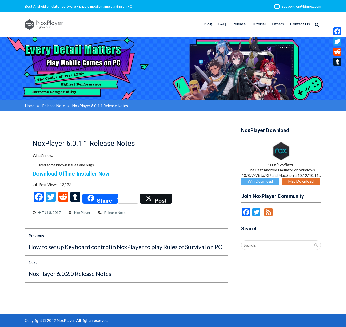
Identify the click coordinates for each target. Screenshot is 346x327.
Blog (208, 23)
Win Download (260, 181)
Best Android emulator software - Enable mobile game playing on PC (78, 6)
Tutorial (259, 23)
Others (278, 23)
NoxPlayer (82, 212)
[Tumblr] (337, 62)
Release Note (115, 212)
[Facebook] (337, 31)
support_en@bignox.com (301, 6)
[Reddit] (337, 52)
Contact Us (300, 23)
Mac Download (301, 181)
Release (239, 23)
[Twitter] (337, 41)
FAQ (222, 23)
